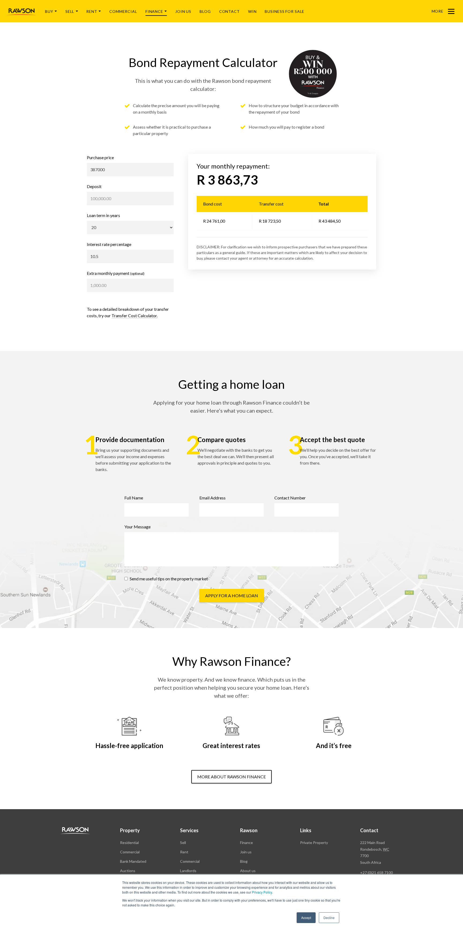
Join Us (183, 11)
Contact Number (290, 497)
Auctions (127, 870)
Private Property (314, 842)
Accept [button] (306, 917)
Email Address (212, 497)
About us (248, 870)
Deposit (94, 186)
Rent (91, 11)
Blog (205, 11)
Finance (154, 11)
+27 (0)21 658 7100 (376, 872)
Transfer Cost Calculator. (134, 315)
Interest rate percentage (109, 244)
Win (252, 11)
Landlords (188, 870)
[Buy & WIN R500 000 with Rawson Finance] (313, 74)
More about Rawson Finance (231, 776)
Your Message (137, 526)
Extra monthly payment (115, 273)
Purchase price (100, 157)
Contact (229, 11)
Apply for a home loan (231, 595)
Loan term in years (103, 215)
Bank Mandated (133, 861)
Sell (69, 11)
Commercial (123, 11)
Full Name (133, 497)
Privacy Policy (262, 892)
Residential (129, 842)
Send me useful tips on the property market (168, 578)
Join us (246, 852)
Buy (49, 11)
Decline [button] (329, 917)
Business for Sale (284, 11)
